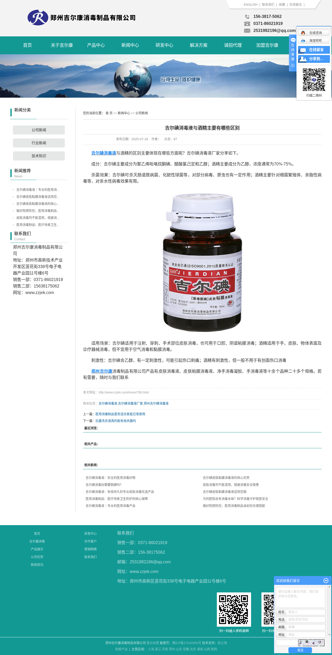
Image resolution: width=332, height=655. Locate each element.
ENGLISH (251, 4)
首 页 (109, 113)
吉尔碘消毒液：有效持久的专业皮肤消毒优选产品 (120, 492)
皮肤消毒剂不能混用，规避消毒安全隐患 (231, 485)
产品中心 (96, 45)
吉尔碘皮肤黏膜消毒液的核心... (37, 204)
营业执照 (153, 643)
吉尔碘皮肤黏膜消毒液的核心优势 (226, 478)
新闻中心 (130, 45)
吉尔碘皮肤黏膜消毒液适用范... (37, 197)
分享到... (316, 59)
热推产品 (121, 649)
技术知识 (39, 156)
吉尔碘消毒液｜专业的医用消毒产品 (110, 506)
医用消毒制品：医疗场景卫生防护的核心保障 (117, 499)
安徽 (186, 649)
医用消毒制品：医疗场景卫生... (37, 225)
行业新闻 (39, 143)
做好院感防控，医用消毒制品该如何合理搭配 (234, 506)
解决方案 (199, 45)
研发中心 (164, 45)
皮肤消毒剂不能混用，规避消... (37, 218)
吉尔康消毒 (37, 541)
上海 (151, 649)
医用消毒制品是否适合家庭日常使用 (120, 414)
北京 (193, 649)
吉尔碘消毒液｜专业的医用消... (37, 190)
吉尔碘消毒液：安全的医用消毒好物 (110, 478)
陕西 (214, 649)
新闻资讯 (37, 565)
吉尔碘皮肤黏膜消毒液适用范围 (224, 492)
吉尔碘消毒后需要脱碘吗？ (104, 485)
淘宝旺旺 (315, 41)
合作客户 (90, 541)
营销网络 (90, 549)
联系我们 (268, 4)
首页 (27, 45)
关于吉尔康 (62, 45)
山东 (179, 649)
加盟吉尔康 (267, 45)
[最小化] (325, 580)
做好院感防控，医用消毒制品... (37, 211)
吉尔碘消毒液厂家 (130, 403)
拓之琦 (222, 643)
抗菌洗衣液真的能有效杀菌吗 (115, 421)
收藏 (282, 4)
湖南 (200, 649)
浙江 (158, 649)
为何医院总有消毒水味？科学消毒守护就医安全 (235, 499)
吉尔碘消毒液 (108, 403)
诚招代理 (233, 45)
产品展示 (37, 549)
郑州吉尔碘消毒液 (156, 403)
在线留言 (295, 4)
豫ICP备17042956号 (186, 643)
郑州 (172, 649)
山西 (207, 649)
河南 (165, 649)
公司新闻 (39, 130)
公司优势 (37, 557)
